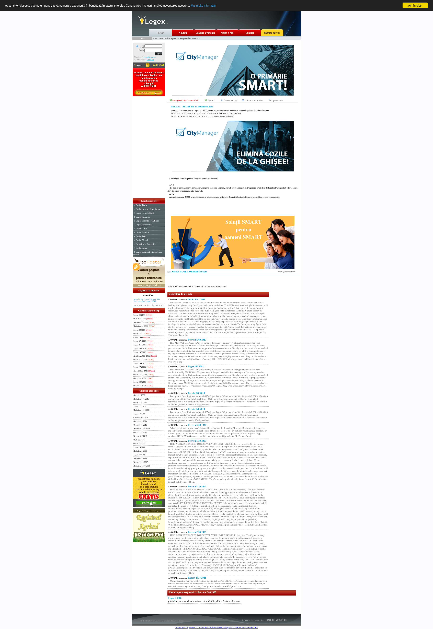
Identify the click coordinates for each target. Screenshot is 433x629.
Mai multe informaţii (203, 5)
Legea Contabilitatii (145, 213)
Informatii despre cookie (174, 621)
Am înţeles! (415, 5)
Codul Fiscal (141, 205)
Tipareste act (277, 100)
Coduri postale (181, 627)
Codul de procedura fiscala (148, 209)
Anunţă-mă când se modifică (185, 100)
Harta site (144, 621)
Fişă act (211, 100)
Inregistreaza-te (150, 57)
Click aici (150, 60)
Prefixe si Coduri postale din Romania (206, 627)
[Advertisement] (148, 147)
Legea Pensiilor (143, 217)
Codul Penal (141, 236)
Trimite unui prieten (254, 100)
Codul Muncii (142, 232)
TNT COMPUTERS (276, 620)
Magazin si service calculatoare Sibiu (241, 627)
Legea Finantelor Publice (147, 220)
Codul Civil (141, 228)
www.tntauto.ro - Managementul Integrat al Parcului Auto (176, 38)
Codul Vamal (142, 240)
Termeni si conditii (156, 621)
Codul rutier (141, 248)
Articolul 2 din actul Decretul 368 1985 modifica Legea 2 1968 (146, 300)
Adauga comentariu (286, 271)
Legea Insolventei (144, 224)
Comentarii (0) (230, 100)
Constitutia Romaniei (146, 244)
